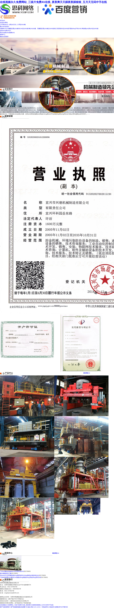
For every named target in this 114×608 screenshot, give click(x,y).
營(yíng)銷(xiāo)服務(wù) (7, 32)
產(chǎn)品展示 (4, 26)
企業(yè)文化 (12, 24)
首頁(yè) (2, 20)
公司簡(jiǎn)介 (4, 24)
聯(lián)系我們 (4, 36)
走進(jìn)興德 (4, 22)
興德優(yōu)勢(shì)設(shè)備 (90, 28)
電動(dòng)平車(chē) (75, 28)
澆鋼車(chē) (3, 28)
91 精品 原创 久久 (31, 607)
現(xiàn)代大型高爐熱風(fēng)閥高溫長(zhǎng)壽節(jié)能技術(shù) (19, 575)
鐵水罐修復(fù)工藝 (5, 573)
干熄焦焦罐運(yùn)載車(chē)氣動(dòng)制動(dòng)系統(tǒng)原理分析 (20, 577)
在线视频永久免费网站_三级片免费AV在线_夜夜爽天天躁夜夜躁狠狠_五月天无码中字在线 (53, 2)
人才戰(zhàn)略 (21, 24)
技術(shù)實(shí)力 (5, 30)
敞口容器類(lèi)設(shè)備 (61, 28)
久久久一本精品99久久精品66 (45, 607)
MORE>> (55, 89)
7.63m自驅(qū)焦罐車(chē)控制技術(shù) (12, 571)
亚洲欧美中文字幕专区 (61, 607)
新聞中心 (2, 34)
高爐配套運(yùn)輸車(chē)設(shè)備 (17, 28)
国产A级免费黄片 (5, 607)
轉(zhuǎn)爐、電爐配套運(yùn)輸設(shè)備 (41, 28)
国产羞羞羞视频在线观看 (18, 607)
